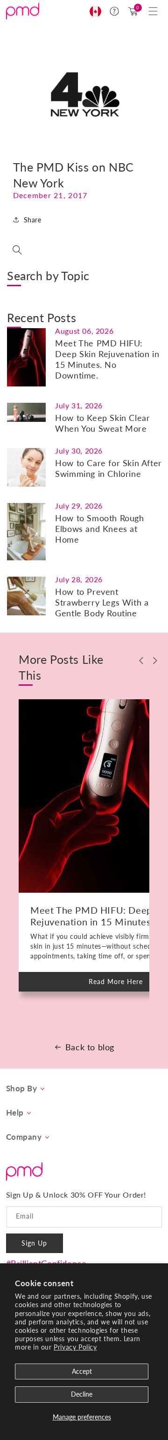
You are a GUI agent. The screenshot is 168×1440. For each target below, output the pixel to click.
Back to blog (89, 1047)
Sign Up (34, 1243)
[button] (153, 11)
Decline (81, 1394)
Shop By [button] (21, 1088)
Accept (82, 1371)
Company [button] (24, 1137)
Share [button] (33, 220)
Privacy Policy (75, 1347)
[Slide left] (141, 661)
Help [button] (15, 1112)
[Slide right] (155, 661)
